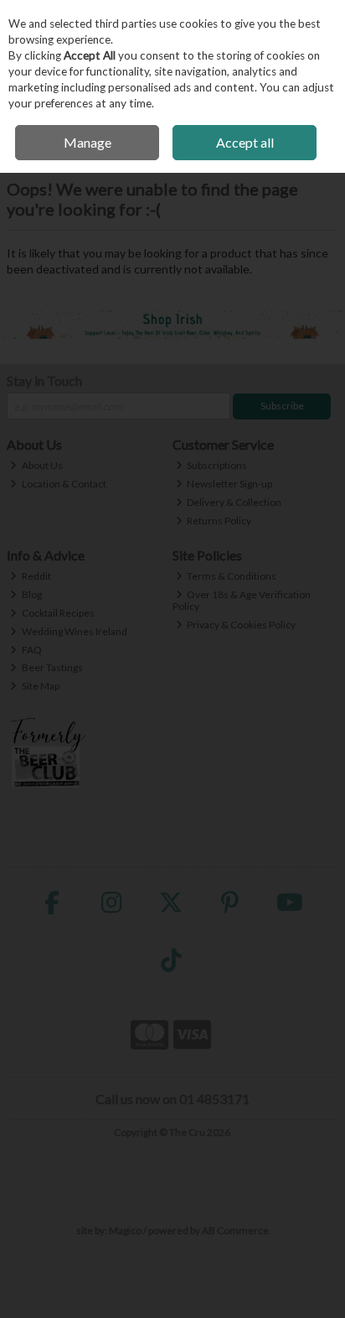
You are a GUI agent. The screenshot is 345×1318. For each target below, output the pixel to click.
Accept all (245, 142)
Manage (87, 142)
